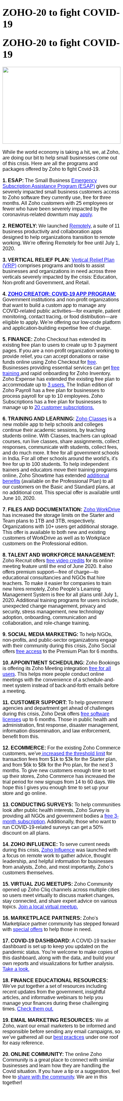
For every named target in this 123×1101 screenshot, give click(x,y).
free (91, 362)
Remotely (80, 226)
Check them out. (35, 1008)
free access (29, 651)
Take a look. (16, 969)
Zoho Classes (91, 418)
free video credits (65, 560)
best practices (68, 1037)
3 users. (56, 384)
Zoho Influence (58, 850)
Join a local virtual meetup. (48, 906)
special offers (28, 929)
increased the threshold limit (73, 753)
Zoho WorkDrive (102, 509)
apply (86, 214)
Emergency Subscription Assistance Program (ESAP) (50, 183)
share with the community (46, 1077)
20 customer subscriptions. (64, 407)
